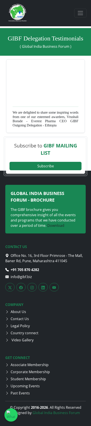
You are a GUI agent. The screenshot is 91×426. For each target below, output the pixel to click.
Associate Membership (30, 364)
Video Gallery (22, 340)
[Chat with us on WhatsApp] (11, 415)
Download (55, 225)
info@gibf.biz (21, 276)
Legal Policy (20, 325)
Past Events (20, 393)
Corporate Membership (30, 371)
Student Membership (28, 378)
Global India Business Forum (56, 412)
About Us (18, 311)
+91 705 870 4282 (25, 269)
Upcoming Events (25, 386)
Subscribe (45, 166)
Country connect (24, 332)
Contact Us (20, 318)
